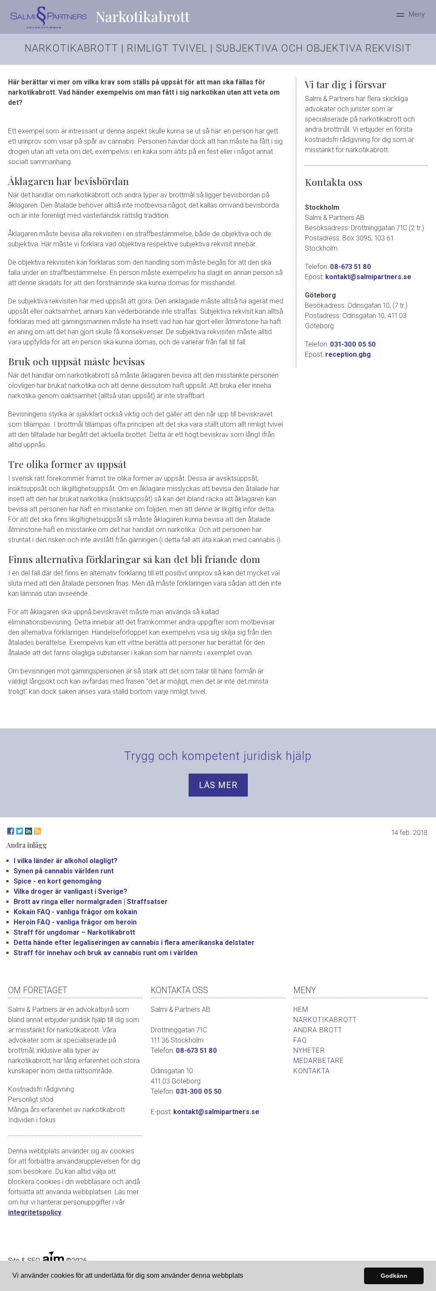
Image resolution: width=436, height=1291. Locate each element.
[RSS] (37, 831)
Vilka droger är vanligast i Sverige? (70, 891)
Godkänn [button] (394, 1275)
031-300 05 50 (353, 344)
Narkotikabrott (325, 1020)
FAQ (300, 1040)
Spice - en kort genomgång (57, 881)
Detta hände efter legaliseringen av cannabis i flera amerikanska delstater (134, 943)
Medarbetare (318, 1061)
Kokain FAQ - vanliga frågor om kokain (75, 912)
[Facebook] (10, 831)
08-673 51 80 (350, 267)
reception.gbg (348, 354)
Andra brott (317, 1030)
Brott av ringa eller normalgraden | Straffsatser (91, 902)
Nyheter (309, 1050)
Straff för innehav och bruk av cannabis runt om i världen (106, 953)
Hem (300, 1009)
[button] (246, 1276)
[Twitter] (19, 831)
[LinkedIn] (28, 831)
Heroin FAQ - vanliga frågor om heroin (75, 922)
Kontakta (311, 1071)
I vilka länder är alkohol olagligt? (66, 861)
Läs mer (218, 785)
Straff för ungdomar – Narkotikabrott (74, 932)
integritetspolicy (34, 1212)
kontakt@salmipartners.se (368, 277)
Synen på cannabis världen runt (64, 871)
